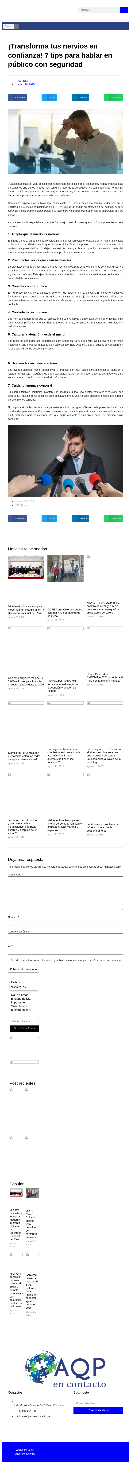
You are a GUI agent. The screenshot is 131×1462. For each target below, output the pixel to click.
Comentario (15, 874)
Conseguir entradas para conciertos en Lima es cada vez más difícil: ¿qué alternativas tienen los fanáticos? (63, 756)
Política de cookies (106, 1450)
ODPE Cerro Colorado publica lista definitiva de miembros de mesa (65, 613)
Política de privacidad (65, 1450)
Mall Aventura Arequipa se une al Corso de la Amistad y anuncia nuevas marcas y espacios (64, 825)
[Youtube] (35, 11)
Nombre (13, 917)
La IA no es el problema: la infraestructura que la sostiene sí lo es (103, 827)
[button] (17, 97)
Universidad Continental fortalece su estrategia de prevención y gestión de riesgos (62, 686)
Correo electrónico (19, 931)
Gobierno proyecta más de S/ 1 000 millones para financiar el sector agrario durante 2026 (26, 681)
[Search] (124, 10)
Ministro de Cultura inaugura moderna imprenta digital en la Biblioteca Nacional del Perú (26, 610)
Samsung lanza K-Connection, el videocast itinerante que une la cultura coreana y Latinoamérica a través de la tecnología (105, 756)
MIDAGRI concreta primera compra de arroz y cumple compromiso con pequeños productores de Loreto (103, 607)
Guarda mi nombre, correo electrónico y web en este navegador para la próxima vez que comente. (66, 960)
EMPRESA (24, 81)
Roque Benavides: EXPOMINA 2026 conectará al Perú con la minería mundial (105, 677)
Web (10, 946)
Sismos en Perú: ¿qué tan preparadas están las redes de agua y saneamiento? (24, 756)
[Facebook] (5, 11)
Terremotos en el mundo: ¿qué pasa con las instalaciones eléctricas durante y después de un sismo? (23, 827)
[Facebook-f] (79, 1418)
